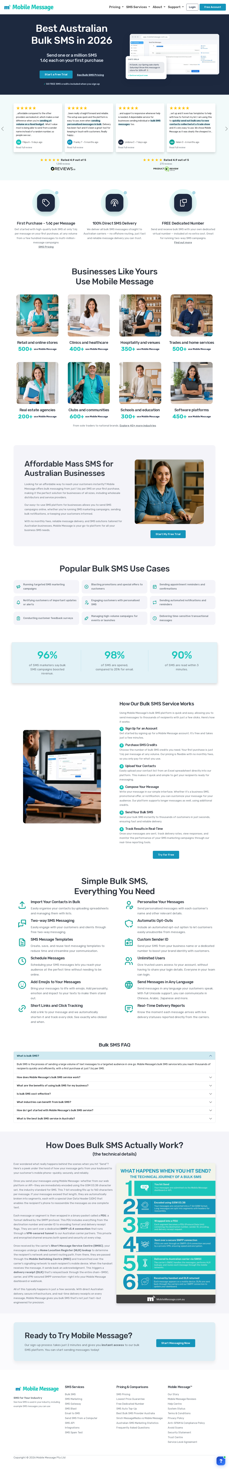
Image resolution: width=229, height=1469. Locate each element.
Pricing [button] (115, 7)
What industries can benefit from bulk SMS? (44, 1102)
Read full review (24, 147)
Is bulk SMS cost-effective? (34, 1093)
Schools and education (140, 410)
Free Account (212, 7)
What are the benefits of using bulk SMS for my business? (52, 1085)
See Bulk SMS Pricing (90, 74)
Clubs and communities (89, 410)
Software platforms (191, 410)
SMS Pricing (46, 246)
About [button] (158, 7)
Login (192, 7)
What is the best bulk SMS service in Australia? (46, 1118)
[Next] (221, 128)
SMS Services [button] (137, 7)
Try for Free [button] (166, 854)
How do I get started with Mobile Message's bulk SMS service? (55, 1110)
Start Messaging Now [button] (175, 1343)
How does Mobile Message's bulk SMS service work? (48, 1077)
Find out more (183, 242)
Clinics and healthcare (88, 342)
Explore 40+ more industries (138, 425)
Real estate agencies (37, 410)
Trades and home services (191, 342)
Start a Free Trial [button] (56, 74)
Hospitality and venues (140, 342)
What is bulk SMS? (28, 1055)
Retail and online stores (37, 342)
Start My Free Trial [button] (168, 534)
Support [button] (174, 7)
